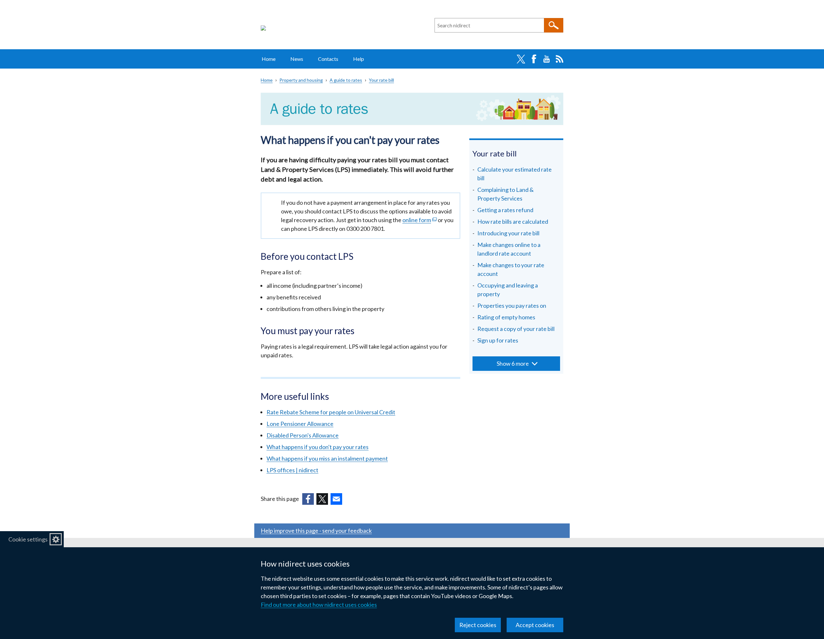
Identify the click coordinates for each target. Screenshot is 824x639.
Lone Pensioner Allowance (300, 423)
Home (269, 59)
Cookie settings (28, 539)
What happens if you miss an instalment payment (327, 458)
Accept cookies (535, 624)
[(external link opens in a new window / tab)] (308, 499)
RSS (559, 58)
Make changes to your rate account (510, 269)
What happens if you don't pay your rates (318, 446)
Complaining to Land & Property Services (505, 194)
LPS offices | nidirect (292, 470)
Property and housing (301, 80)
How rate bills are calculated (512, 221)
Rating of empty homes (506, 317)
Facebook (533, 58)
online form (419, 219)
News (296, 59)
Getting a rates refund (505, 209)
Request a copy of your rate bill (516, 328)
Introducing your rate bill (508, 233)
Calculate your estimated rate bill (514, 174)
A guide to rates (346, 80)
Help (358, 59)
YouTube (546, 58)
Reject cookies (477, 624)
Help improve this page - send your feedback (316, 530)
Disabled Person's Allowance (303, 435)
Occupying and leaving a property (507, 289)
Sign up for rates (497, 340)
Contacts (328, 59)
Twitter (520, 58)
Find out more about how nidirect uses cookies (319, 604)
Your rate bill (381, 80)
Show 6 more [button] (513, 363)
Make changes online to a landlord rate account (508, 249)
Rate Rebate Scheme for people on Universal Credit (331, 412)
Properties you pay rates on (511, 305)
